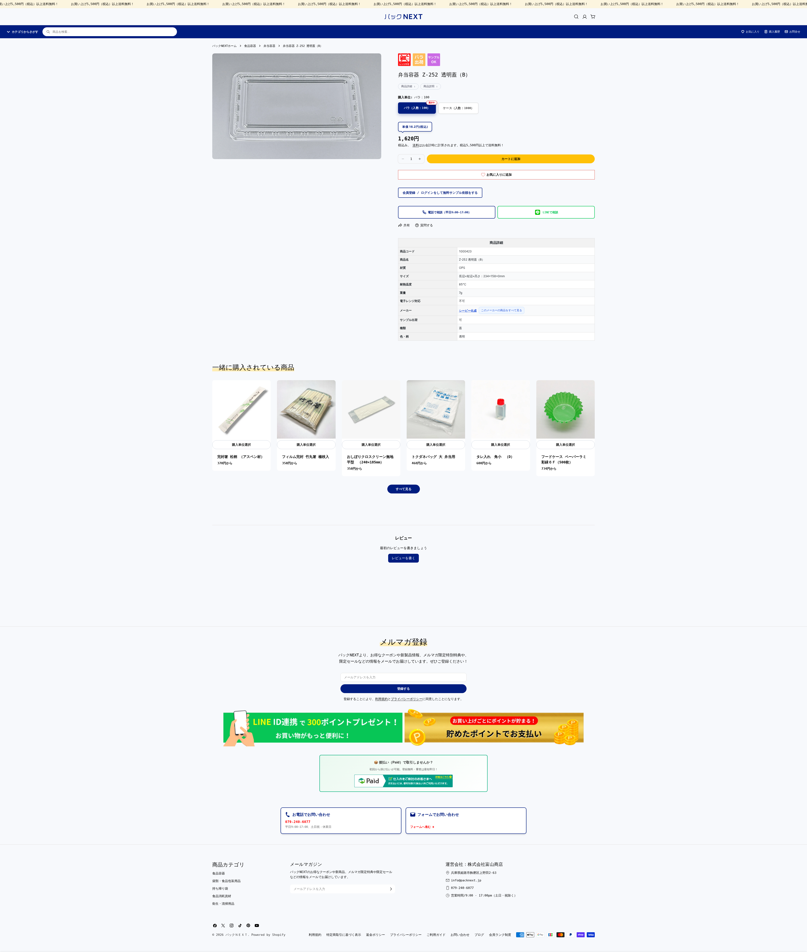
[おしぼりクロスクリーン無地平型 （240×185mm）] (371, 409)
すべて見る (403, 489)
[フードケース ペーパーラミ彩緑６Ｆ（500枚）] (565, 409)
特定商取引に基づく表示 (343, 935)
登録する (403, 689)
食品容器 (250, 45)
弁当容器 (269, 45)
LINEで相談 (550, 212)
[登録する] (391, 889)
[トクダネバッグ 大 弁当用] (436, 409)
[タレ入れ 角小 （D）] (500, 409)
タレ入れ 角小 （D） (495, 457)
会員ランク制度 (500, 935)
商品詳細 (406, 86)
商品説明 (428, 86)
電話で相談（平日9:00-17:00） (449, 212)
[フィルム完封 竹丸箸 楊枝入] (306, 409)
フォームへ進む (420, 826)
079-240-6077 (297, 822)
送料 (416, 145)
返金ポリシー (375, 935)
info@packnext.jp (466, 880)
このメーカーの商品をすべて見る (501, 310)
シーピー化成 (468, 310)
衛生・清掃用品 (223, 904)
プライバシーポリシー (406, 699)
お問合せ (794, 31)
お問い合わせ (460, 935)
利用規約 (381, 699)
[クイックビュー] (265, 388)
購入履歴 (774, 31)
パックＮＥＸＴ (236, 935)
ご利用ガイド (436, 935)
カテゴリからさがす (25, 31)
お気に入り (753, 31)
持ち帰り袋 (220, 888)
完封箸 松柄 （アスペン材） (240, 457)
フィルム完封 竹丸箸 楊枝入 (305, 457)
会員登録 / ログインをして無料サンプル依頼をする (440, 193)
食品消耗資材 (221, 896)
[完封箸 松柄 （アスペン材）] (241, 409)
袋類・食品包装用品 (226, 881)
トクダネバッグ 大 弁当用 (433, 457)
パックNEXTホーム (224, 45)
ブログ (479, 935)
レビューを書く (403, 558)
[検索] (576, 16)
